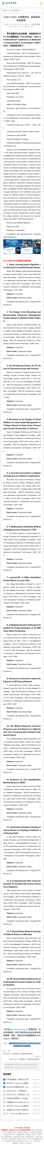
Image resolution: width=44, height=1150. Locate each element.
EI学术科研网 (9, 3)
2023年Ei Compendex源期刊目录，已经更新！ (24, 1106)
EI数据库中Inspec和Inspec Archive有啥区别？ (23, 1102)
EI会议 (21, 1143)
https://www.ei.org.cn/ (19, 1029)
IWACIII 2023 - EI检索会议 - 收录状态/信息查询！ (25, 1091)
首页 (5, 10)
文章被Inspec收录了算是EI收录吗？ (20, 1110)
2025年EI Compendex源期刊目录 (19, 1083)
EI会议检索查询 (14, 10)
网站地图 (27, 1128)
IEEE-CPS (26, 1046)
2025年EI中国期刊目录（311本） (19, 1087)
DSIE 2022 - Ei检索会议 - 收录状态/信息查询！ (18, 1054)
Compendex (14, 1043)
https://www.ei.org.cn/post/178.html (26, 1067)
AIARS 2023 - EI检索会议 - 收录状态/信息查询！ (25, 1059)
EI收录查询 (34, 1043)
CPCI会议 (28, 1143)
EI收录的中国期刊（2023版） (17, 1098)
